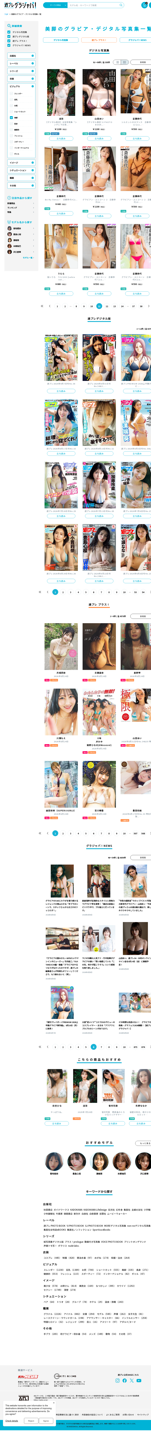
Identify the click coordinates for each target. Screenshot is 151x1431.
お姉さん (69, 1285)
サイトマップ (143, 1415)
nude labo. (73, 1245)
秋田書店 (48, 1209)
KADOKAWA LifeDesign (95, 1209)
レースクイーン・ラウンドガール (64, 1317)
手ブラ (51, 1333)
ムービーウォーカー (117, 1213)
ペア (50, 1301)
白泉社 (85, 1213)
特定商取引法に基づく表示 (67, 1415)
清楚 (70, 1289)
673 (135, 1047)
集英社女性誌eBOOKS (55, 1229)
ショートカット (20, 111)
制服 (69, 1257)
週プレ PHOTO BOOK (54, 1225)
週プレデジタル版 (21, 36)
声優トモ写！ (50, 1245)
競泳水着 (85, 1257)
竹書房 (59, 1213)
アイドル (72, 1313)
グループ (80, 1301)
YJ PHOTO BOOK (75, 1225)
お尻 (16, 105)
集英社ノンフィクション (79, 1229)
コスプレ (52, 1257)
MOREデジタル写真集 (115, 1225)
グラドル (53, 1313)
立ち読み (61, 138)
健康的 (16, 129)
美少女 (51, 1285)
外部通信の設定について (92, 1415)
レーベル (14, 63)
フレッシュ (18, 136)
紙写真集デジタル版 (54, 1241)
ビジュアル (15, 86)
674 (143, 1047)
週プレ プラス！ (20, 40)
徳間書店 (68, 1213)
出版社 (13, 55)
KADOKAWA (76, 1209)
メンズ (96, 1333)
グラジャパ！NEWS (22, 45)
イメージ (14, 162)
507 (135, 833)
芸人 (93, 1321)
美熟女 (87, 1285)
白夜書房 (93, 1213)
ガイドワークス (61, 1209)
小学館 (147, 1209)
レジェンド (76, 1321)
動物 (112, 1333)
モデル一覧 (27, 257)
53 (135, 592)
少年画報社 (49, 1213)
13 (114, 306)
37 (133, 306)
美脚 (16, 117)
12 (107, 306)
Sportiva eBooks (101, 1229)
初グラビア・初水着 (74, 1333)
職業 (12, 177)
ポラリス (62, 1245)
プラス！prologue (74, 1241)
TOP (6, 14)
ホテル (97, 1301)
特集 (9, 212)
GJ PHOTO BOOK (94, 1225)
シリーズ (14, 71)
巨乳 (16, 99)
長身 (16, 123)
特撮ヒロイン (54, 1321)
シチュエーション (18, 170)
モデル (105, 1313)
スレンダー (18, 93)
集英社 (127, 1209)
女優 (89, 1313)
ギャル (16, 154)
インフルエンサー (135, 1317)
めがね (102, 1257)
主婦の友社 (137, 1209)
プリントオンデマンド (135, 1241)
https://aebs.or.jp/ (41, 1400)
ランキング (12, 207)
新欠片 (77, 1213)
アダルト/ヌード (128, 1321)
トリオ (64, 1301)
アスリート (109, 1321)
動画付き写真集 (92, 1241)
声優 (120, 1313)
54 (143, 592)
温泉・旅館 (115, 1301)
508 (143, 833)
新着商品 (11, 203)
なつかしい (106, 1285)
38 (141, 306)
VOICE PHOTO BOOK (112, 1241)
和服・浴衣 (121, 1257)
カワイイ (126, 1285)
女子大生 (136, 1313)
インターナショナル (21, 148)
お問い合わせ (128, 1415)
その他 (13, 185)
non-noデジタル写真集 (139, 1225)
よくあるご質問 (112, 1415)
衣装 (12, 78)
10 (91, 306)
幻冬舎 (119, 1209)
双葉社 (102, 1213)
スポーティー (19, 142)
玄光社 (111, 1209)
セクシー (53, 1289)
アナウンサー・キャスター (104, 1317)
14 (122, 306)
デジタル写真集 (20, 32)
